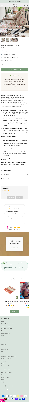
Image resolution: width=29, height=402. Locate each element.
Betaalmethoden (5, 330)
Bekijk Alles (4, 382)
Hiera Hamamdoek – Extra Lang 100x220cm (9, 301)
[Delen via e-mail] (11, 60)
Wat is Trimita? (4, 347)
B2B (2, 351)
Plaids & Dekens (5, 377)
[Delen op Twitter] (7, 60)
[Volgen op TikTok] (16, 386)
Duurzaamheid (4, 349)
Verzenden (4, 361)
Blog (2, 363)
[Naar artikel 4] (16, 40)
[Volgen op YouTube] (12, 386)
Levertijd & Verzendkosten (7, 323)
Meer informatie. (5, 193)
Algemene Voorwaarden (7, 328)
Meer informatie (14, 247)
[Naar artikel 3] (12, 40)
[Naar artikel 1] (3, 40)
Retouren (3, 321)
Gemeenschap (4, 354)
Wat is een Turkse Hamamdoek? (9, 356)
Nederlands (19, 389)
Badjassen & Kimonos (6, 372)
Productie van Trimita (6, 358)
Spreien (3, 379)
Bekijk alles (14, 311)
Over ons (3, 344)
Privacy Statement (5, 333)
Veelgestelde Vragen (6, 365)
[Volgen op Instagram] (5, 386)
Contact (3, 335)
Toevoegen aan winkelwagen (14, 69)
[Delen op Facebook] (5, 60)
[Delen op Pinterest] (9, 60)
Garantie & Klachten (6, 326)
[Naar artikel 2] (7, 40)
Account (3, 338)
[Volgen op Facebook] (2, 386)
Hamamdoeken (4, 375)
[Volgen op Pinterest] (9, 386)
